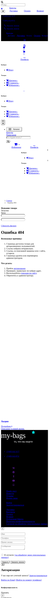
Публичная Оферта (14, 519)
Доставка (11, 36)
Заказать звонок (17, 562)
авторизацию (19, 268)
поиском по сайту (29, 273)
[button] (24, 45)
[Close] (3, 11)
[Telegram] (13, 473)
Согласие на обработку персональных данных (26, 524)
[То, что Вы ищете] (20, 442)
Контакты (10, 512)
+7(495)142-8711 (8, 21)
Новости (10, 493)
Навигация (11, 135)
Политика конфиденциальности (20, 521)
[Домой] (24, 42)
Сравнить (14, 83)
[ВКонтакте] (13, 469)
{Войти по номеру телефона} (28, 580)
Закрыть (5, 562)
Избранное (14, 85)
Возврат (40, 11)
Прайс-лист (11, 491)
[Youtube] (13, 481)
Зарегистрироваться (15, 505)
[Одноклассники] (13, 477)
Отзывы (9, 496)
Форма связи (12, 498)
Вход (10, 70)
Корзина (13, 80)
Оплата (29, 36)
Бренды (9, 33)
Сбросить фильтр (8, 226)
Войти (9, 503)
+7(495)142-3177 (8, 16)
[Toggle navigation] (3, 122)
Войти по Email (8, 580)
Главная (9, 201)
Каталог (16, 129)
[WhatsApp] (13, 486)
